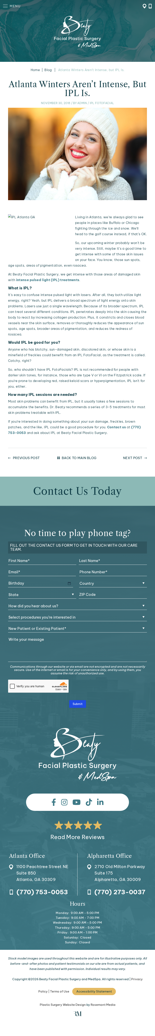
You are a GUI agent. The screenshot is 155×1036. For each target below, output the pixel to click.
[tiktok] (89, 802)
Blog (48, 70)
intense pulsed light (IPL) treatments (48, 280)
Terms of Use (59, 991)
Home (35, 70)
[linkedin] (100, 802)
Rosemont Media (103, 1005)
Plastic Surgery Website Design (63, 1005)
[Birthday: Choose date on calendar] (69, 583)
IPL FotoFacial (102, 103)
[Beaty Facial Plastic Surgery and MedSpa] (77, 754)
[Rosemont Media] (77, 1015)
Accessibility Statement (94, 991)
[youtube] (76, 802)
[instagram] (64, 802)
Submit (78, 704)
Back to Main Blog (79, 458)
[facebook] (53, 802)
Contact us (116, 427)
